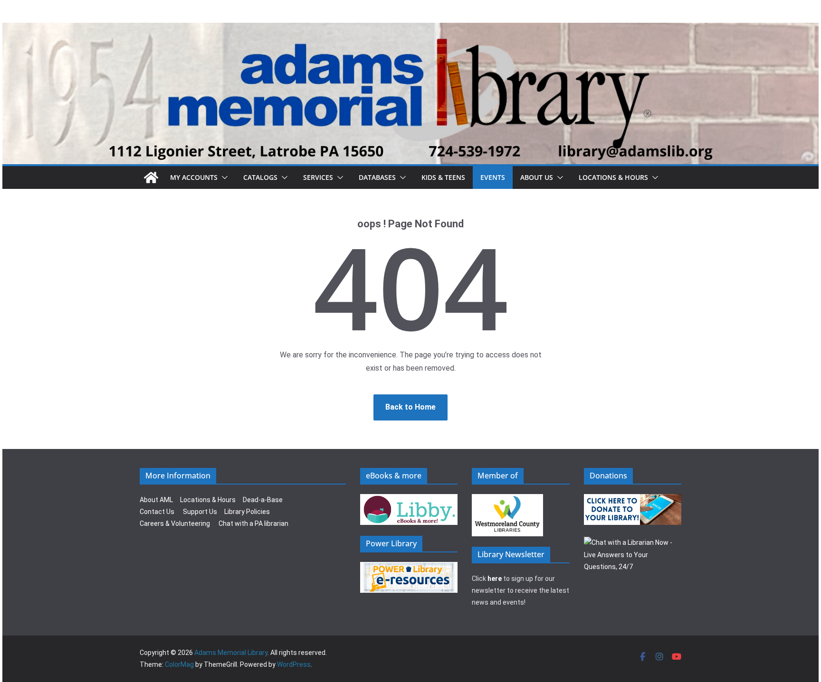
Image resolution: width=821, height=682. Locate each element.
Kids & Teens (443, 177)
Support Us (200, 511)
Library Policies (247, 511)
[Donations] (633, 500)
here (494, 578)
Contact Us (157, 511)
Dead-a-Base (263, 500)
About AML (156, 500)
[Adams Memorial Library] (410, 29)
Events (492, 177)
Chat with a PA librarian (253, 523)
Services (318, 177)
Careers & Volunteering (175, 523)
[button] (223, 177)
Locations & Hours (208, 500)
